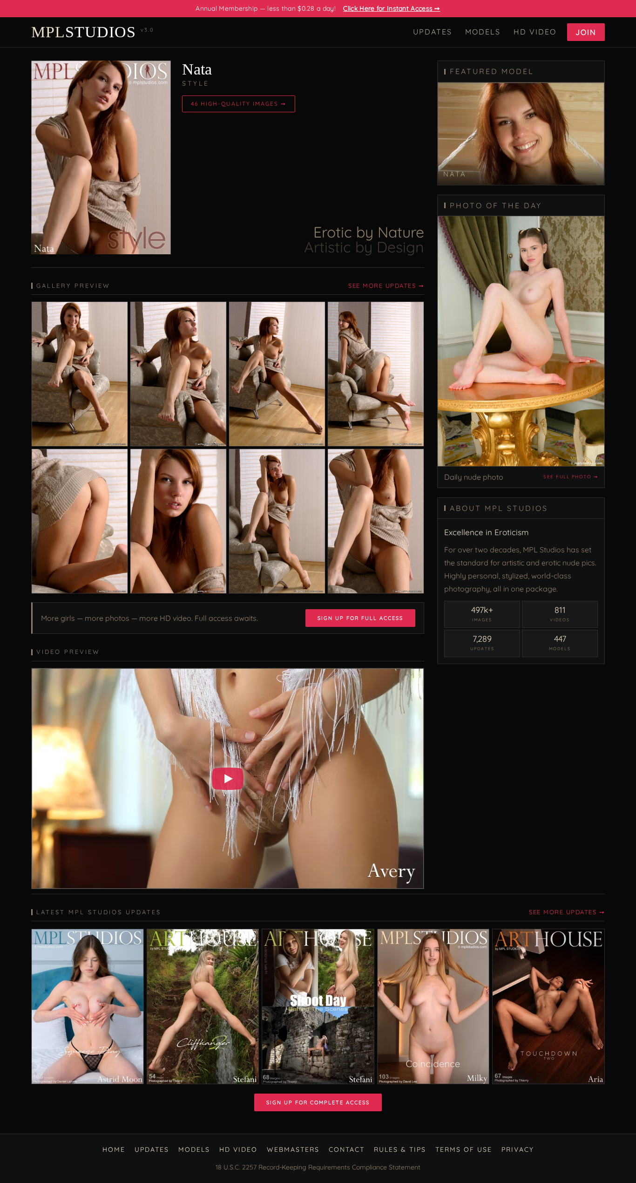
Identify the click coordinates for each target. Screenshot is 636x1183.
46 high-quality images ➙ (238, 103)
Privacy (517, 1149)
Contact (347, 1149)
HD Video (535, 31)
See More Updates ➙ (386, 285)
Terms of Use (463, 1149)
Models (483, 31)
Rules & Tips (400, 1149)
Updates (432, 31)
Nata (197, 69)
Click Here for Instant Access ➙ (391, 8)
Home (113, 1149)
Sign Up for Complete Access (318, 1102)
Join (585, 32)
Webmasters (293, 1149)
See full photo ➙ (570, 477)
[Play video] (228, 779)
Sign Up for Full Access (360, 618)
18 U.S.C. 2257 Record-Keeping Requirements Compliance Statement (318, 1167)
